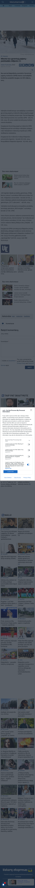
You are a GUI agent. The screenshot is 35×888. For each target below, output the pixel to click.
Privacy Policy (27, 477)
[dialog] (17, 444)
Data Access (17, 477)
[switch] (28, 444)
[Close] (31, 410)
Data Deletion (8, 477)
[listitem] (17, 440)
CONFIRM (10, 471)
